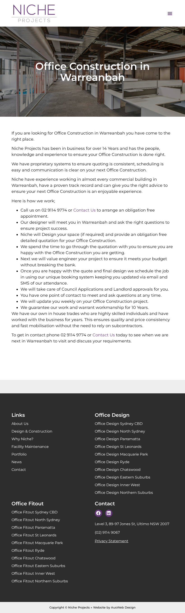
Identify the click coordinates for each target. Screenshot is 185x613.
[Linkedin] (108, 513)
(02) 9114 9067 (107, 532)
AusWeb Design (123, 607)
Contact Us (84, 210)
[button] (169, 13)
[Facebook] (98, 513)
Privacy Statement (111, 541)
